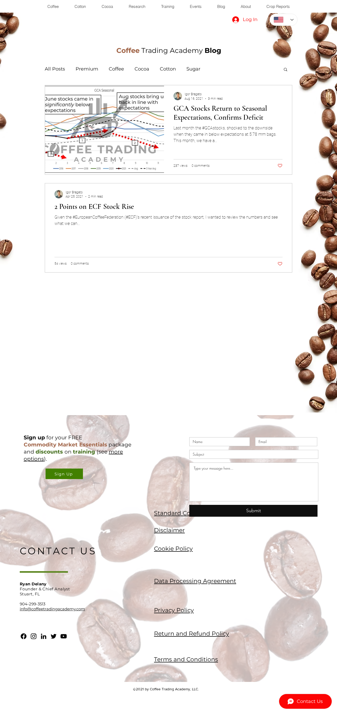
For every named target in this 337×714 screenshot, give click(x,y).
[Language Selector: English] (284, 20)
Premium (87, 69)
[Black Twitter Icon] (53, 636)
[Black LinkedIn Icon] (43, 636)
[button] (285, 70)
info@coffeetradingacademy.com (52, 608)
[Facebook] (23, 636)
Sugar (193, 69)
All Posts (55, 69)
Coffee (116, 69)
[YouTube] (63, 636)
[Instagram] (33, 636)
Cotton (168, 69)
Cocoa (142, 69)
